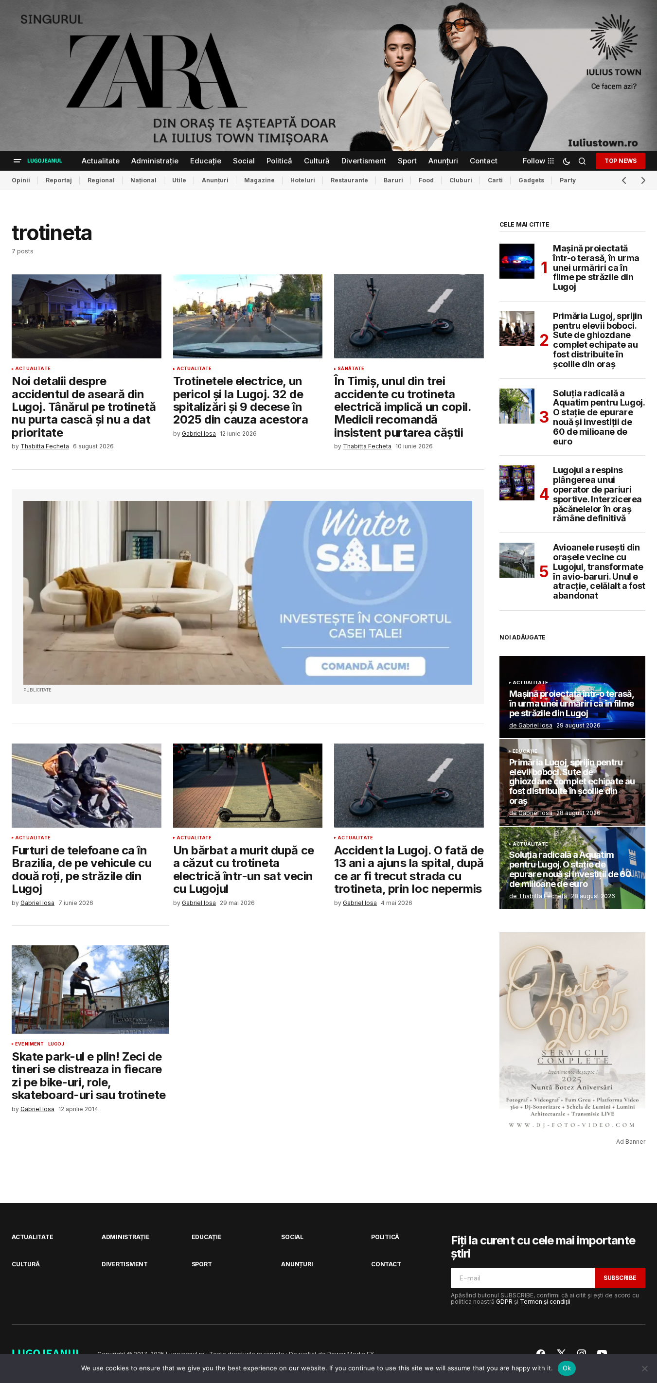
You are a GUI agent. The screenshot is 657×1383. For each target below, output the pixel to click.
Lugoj (56, 1044)
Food (426, 180)
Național (143, 180)
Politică (385, 1237)
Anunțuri (215, 180)
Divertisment (125, 1264)
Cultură (25, 1264)
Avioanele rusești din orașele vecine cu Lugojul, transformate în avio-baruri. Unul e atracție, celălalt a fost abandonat (599, 572)
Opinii (21, 180)
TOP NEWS (620, 160)
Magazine (259, 180)
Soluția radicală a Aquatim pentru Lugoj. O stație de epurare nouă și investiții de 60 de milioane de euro (598, 417)
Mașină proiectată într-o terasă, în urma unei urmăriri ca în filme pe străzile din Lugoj (596, 268)
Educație (525, 751)
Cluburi (460, 180)
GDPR (504, 1301)
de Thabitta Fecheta (538, 896)
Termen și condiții (545, 1301)
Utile (179, 180)
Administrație (126, 1237)
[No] (645, 1368)
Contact (386, 1264)
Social (292, 1237)
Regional (101, 180)
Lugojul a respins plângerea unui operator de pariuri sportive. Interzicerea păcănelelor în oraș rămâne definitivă (597, 494)
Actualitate (33, 368)
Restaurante (349, 180)
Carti (495, 180)
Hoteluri (302, 180)
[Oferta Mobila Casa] (247, 593)
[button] (17, 161)
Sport (202, 1264)
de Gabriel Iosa (530, 725)
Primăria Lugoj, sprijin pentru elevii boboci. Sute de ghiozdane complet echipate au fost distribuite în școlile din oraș (597, 340)
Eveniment (29, 1044)
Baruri (393, 180)
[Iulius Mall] (328, 75)
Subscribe (620, 1277)
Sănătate (350, 368)
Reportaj (59, 180)
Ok (567, 1368)
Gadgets (531, 180)
